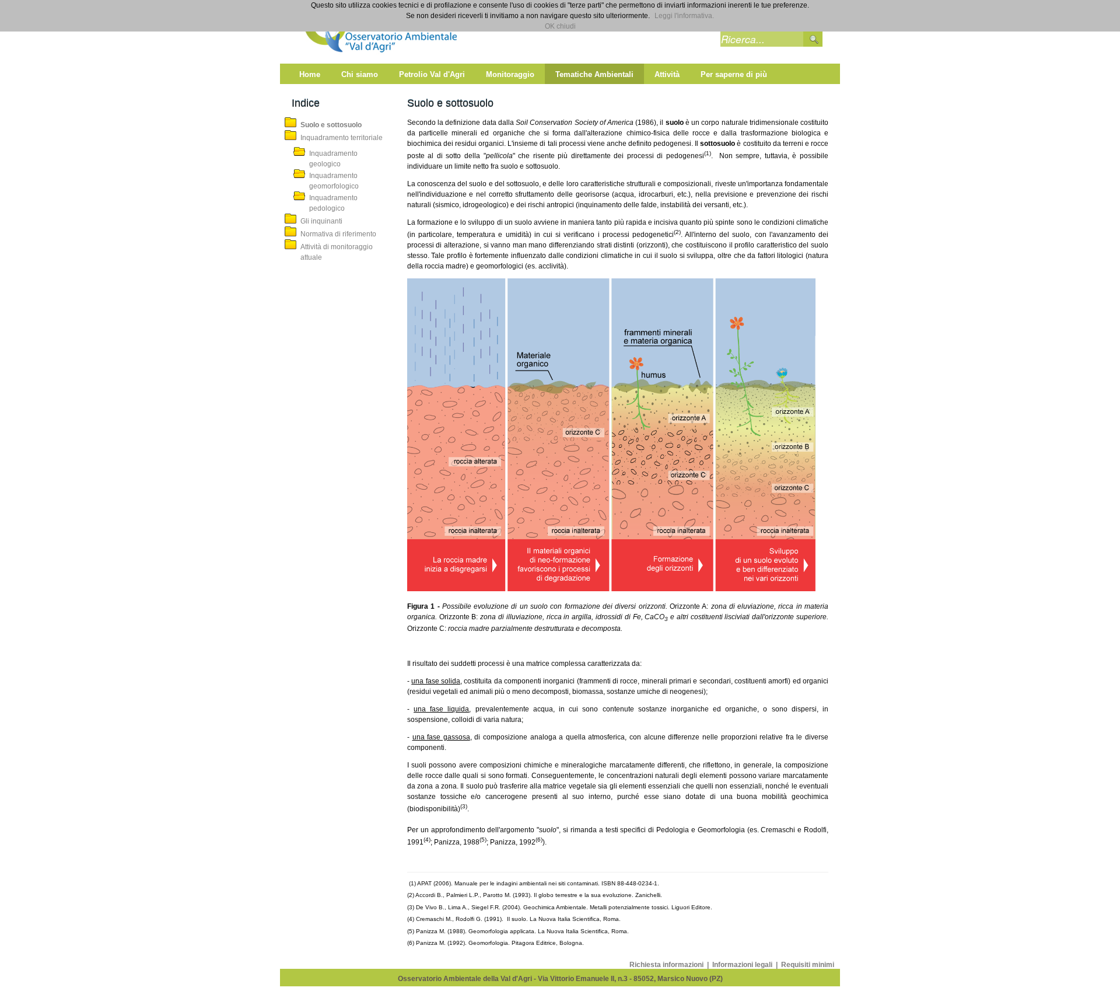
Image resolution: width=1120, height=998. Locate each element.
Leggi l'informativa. (684, 16)
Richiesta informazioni (667, 965)
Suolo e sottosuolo (331, 125)
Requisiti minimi (807, 965)
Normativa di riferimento (338, 234)
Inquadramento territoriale (341, 138)
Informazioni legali (743, 965)
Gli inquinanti (321, 221)
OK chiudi (560, 26)
